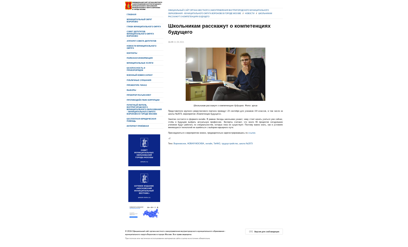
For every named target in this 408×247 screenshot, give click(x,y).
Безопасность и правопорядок (136, 69)
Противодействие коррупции (143, 100)
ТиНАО (217, 143)
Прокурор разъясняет (139, 95)
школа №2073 (246, 143)
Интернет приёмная (138, 126)
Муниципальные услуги (140, 63)
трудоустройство (230, 143)
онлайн (208, 143)
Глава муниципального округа (144, 27)
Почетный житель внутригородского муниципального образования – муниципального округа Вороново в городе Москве (144, 109)
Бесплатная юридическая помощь (141, 120)
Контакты (132, 53)
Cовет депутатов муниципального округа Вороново (140, 33)
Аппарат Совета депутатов (141, 41)
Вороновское (180, 143)
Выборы (131, 90)
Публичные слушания (139, 80)
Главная (131, 14)
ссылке (251, 133)
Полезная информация (140, 58)
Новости (250, 13)
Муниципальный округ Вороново (139, 20)
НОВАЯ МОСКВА (195, 143)
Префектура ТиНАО (137, 85)
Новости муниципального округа (141, 47)
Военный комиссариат (140, 75)
